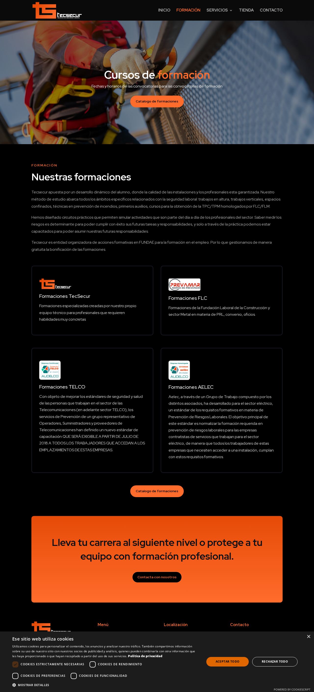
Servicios (217, 11)
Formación (188, 11)
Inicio (164, 11)
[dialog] (157, 661)
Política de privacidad (145, 656)
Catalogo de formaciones (157, 101)
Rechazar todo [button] (275, 661)
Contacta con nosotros (157, 577)
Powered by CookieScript (292, 689)
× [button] (308, 637)
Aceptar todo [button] (228, 661)
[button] (105, 685)
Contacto (271, 11)
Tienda (246, 11)
